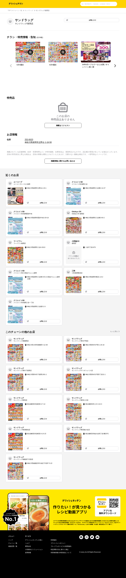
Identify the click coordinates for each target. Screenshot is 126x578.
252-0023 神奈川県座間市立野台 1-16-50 (38, 141)
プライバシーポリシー (58, 543)
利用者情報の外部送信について (61, 552)
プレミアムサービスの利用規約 (61, 546)
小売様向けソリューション (34, 549)
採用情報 (28, 552)
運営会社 (28, 546)
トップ (10, 540)
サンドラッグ (28, 10)
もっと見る (114, 331)
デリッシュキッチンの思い (34, 540)
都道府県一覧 (12, 546)
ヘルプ (27, 543)
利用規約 (54, 540)
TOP (9, 10)
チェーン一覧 (17, 10)
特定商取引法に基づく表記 (59, 549)
